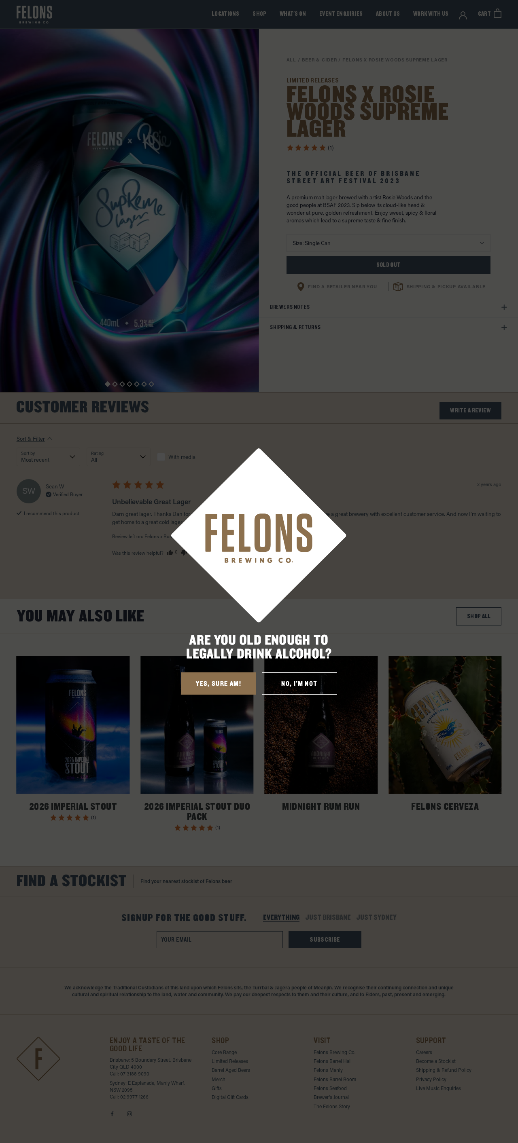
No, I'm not (299, 683)
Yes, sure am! (218, 683)
